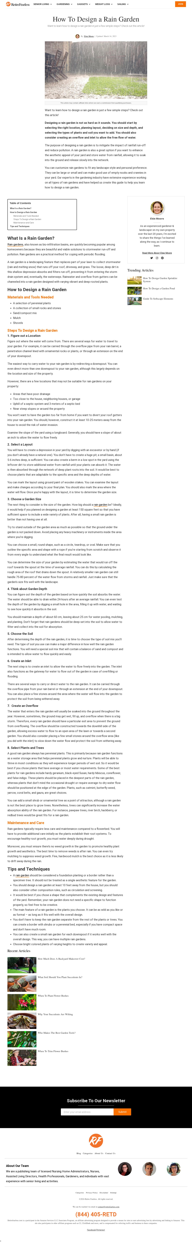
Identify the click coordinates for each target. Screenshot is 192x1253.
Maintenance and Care (23, 223)
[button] (8, 4)
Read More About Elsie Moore (157, 253)
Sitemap (113, 1192)
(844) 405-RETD (96, 1214)
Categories (88, 1153)
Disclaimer (104, 1192)
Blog (79, 1153)
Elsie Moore (89, 36)
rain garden (100, 504)
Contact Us (110, 1153)
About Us (99, 1153)
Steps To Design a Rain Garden (27, 219)
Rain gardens (15, 244)
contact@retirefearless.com (108, 1206)
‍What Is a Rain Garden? (20, 208)
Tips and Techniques (20, 226)
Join (180, 4)
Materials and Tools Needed (26, 216)
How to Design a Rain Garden (23, 212)
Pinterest (100, 1230)
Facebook (91, 1230)
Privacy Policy (92, 1192)
